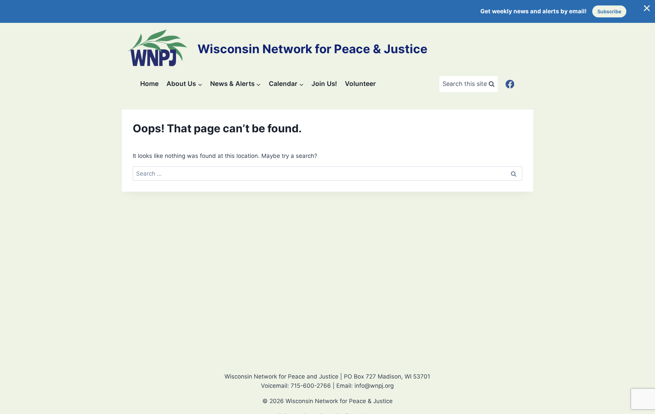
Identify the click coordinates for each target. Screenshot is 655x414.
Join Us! (324, 84)
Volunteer (360, 84)
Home (149, 84)
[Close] (646, 8)
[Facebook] (510, 84)
